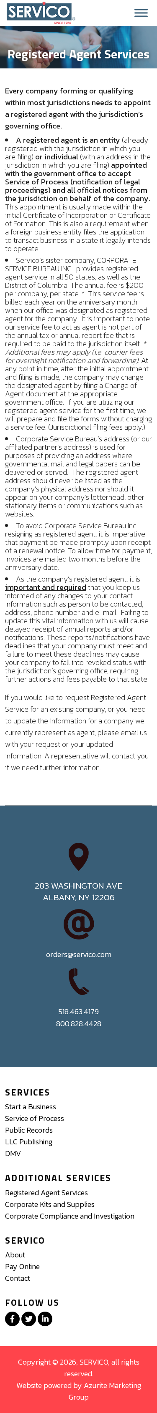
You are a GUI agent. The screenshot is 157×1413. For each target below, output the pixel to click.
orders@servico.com (78, 954)
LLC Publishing (28, 1141)
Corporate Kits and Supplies (50, 1204)
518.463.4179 (79, 1011)
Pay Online (22, 1266)
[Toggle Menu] (141, 13)
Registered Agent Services (46, 1192)
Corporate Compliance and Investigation (69, 1216)
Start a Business (30, 1106)
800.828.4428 (78, 1023)
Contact (17, 1278)
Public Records (29, 1130)
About (15, 1254)
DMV (13, 1153)
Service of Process (34, 1118)
